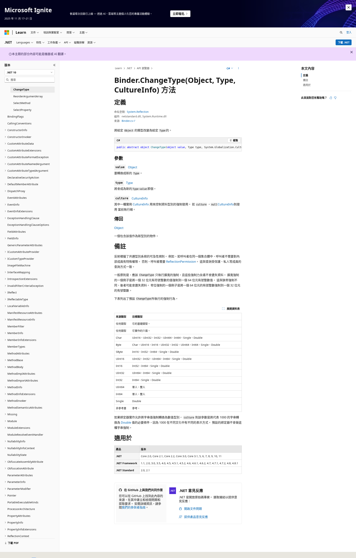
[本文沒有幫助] (335, 97)
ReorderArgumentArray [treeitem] (28, 96)
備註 (305, 80)
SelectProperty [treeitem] (22, 110)
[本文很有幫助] (331, 97)
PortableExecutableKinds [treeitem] (22, 502)
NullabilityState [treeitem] (17, 455)
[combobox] (29, 72)
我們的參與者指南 (134, 507)
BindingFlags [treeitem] (15, 116)
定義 (305, 75)
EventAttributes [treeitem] (17, 197)
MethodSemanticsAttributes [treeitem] (24, 407)
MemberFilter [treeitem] (15, 326)
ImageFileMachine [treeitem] (18, 265)
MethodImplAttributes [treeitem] (21, 373)
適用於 (307, 85)
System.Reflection (138, 111)
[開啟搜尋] (341, 32)
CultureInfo (140, 198)
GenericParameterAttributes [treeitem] (24, 245)
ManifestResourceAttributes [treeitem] (24, 313)
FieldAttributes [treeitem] (16, 231)
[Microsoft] (6, 32)
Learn (118, 68)
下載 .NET (344, 42)
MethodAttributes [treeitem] (18, 353)
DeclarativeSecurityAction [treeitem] (23, 177)
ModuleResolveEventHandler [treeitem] (25, 434)
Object (132, 167)
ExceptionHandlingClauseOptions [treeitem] (28, 225)
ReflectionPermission (181, 262)
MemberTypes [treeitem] (16, 346)
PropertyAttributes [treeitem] (18, 516)
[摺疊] (54, 65)
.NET (129, 68)
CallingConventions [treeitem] (19, 123)
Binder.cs (127, 121)
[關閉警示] (349, 7)
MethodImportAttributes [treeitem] (22, 380)
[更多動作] (238, 68)
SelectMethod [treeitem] (21, 103)
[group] (178, 147)
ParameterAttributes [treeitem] (20, 475)
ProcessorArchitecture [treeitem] (21, 509)
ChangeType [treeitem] (21, 89)
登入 (349, 32)
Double (126, 422)
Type (129, 183)
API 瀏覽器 (143, 68)
